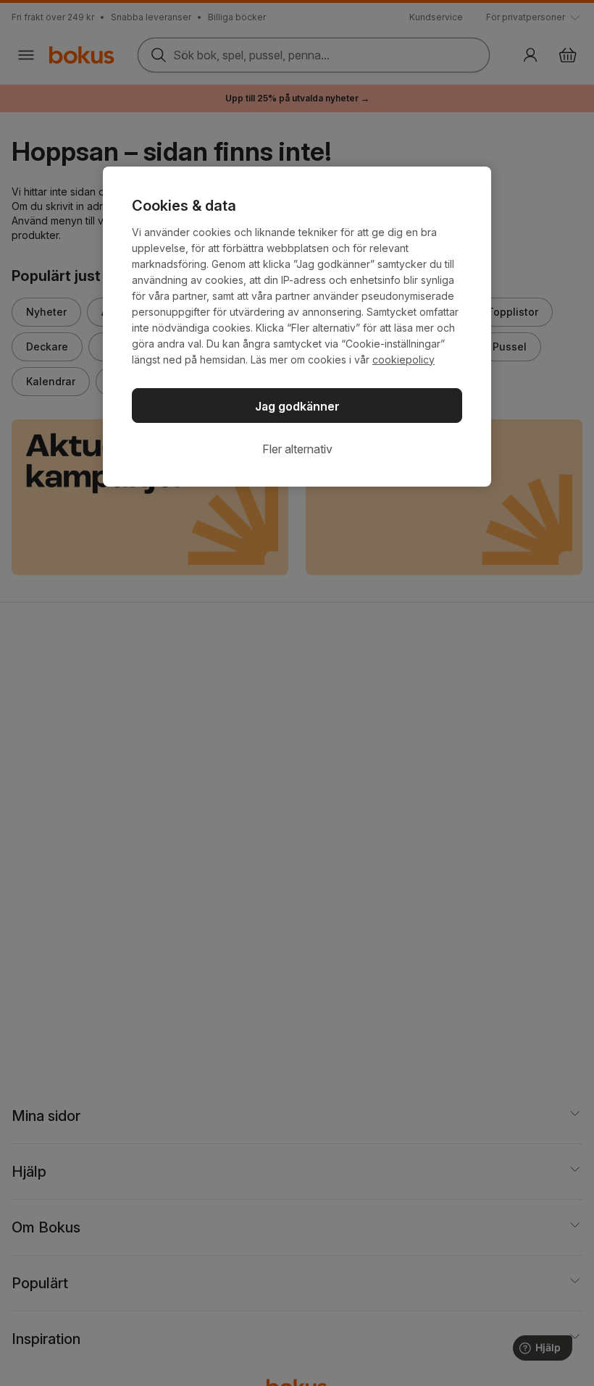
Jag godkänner (297, 406)
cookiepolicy (403, 359)
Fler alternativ (297, 449)
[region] (297, 327)
